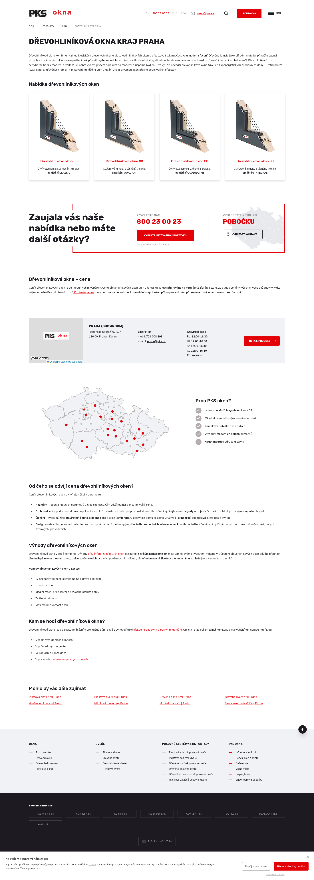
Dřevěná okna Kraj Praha (175, 697)
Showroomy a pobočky (249, 779)
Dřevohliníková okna (47, 763)
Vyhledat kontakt (244, 234)
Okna (33, 744)
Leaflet (53, 361)
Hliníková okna (44, 768)
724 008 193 (154, 336)
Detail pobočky (259, 340)
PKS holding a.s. (45, 813)
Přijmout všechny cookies (291, 866)
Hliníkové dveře (111, 768)
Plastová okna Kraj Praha (45, 697)
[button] (56, 336)
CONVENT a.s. (194, 813)
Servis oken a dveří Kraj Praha (244, 703)
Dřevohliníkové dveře (114, 763)
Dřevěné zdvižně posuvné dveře (187, 763)
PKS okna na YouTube (160, 841)
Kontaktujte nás (83, 292)
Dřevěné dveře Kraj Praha (241, 697)
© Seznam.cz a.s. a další (70, 361)
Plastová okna (44, 752)
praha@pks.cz (156, 341)
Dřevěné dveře (111, 758)
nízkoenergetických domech (70, 659)
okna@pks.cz (205, 13)
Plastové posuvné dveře (183, 758)
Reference (242, 763)
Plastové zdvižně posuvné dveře (187, 752)
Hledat (226, 13)
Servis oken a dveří (247, 758)
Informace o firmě (246, 752)
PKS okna (236, 744)
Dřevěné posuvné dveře (183, 768)
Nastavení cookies (275, 874)
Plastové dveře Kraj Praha (110, 697)
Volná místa (242, 768)
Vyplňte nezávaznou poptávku (165, 235)
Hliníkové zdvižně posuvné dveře (188, 779)
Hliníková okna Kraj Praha (45, 703)
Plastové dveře (111, 752)
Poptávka (249, 13)
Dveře (100, 744)
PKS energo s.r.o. (157, 813)
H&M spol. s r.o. (45, 824)
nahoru (302, 729)
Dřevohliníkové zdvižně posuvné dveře (191, 774)
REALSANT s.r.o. (268, 813)
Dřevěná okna (44, 758)
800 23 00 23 (160, 13)
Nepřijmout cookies (256, 866)
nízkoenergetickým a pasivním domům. (157, 629)
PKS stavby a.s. (83, 813)
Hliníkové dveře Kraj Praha (111, 703)
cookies (92, 864)
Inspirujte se (243, 774)
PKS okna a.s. (120, 813)
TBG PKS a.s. (231, 813)
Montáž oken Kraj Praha (175, 703)
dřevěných (94, 553)
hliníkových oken (113, 553)
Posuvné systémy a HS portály (185, 744)
